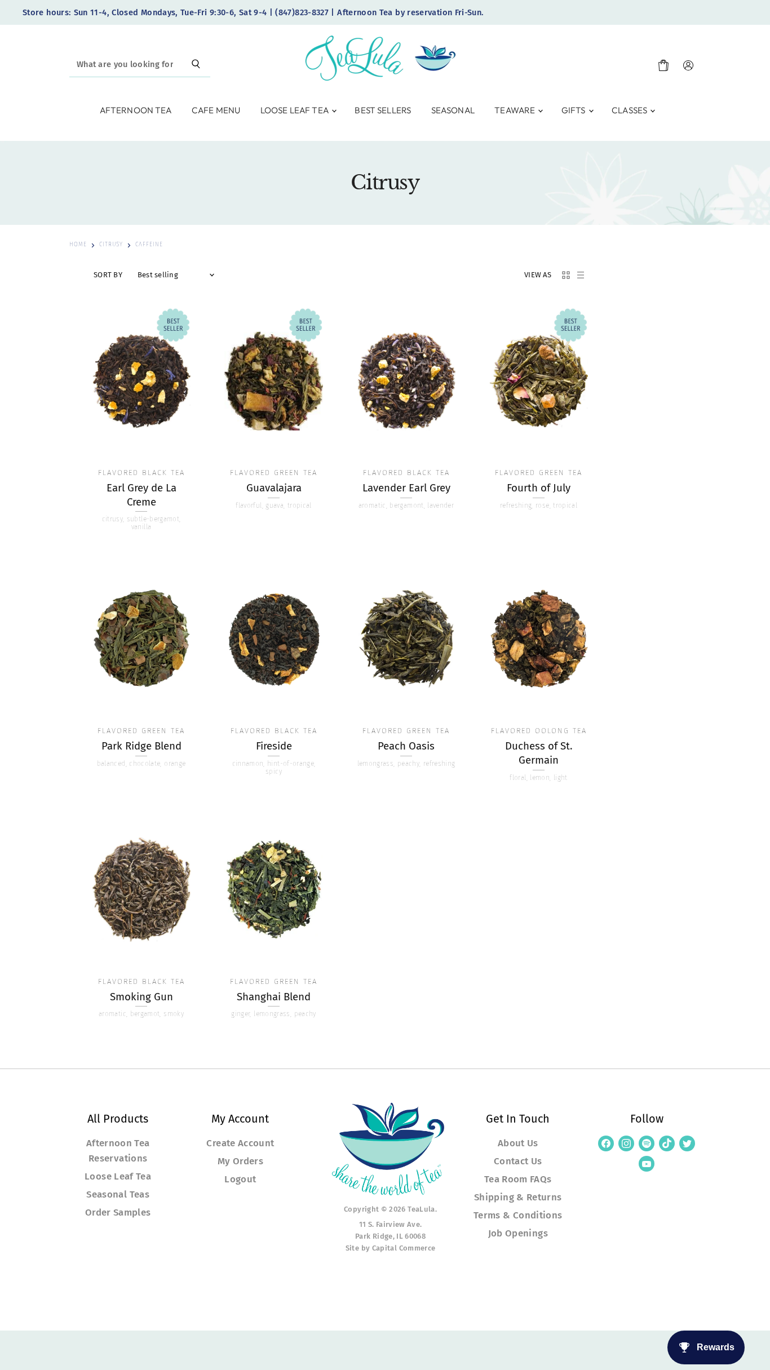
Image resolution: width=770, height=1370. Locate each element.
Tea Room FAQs (518, 1179)
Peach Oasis (406, 746)
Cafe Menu (216, 110)
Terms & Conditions (517, 1215)
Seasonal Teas (117, 1194)
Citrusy (111, 245)
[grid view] (566, 275)
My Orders (240, 1161)
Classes (630, 110)
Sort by (108, 275)
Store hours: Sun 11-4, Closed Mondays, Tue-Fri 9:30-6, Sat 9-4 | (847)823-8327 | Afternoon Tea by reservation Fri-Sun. (253, 12)
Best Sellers (383, 110)
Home (78, 245)
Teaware (515, 110)
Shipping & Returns (517, 1197)
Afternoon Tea (136, 110)
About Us (518, 1143)
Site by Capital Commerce (391, 1248)
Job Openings (518, 1233)
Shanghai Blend (274, 997)
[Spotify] (646, 1143)
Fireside (274, 746)
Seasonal (453, 110)
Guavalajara (274, 488)
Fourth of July (538, 488)
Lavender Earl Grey (406, 488)
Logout (240, 1179)
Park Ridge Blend (141, 746)
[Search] (196, 65)
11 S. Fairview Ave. (390, 1224)
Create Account (240, 1143)
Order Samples (118, 1212)
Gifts (574, 110)
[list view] (580, 275)
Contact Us (518, 1161)
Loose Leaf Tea (295, 110)
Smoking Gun (141, 997)
